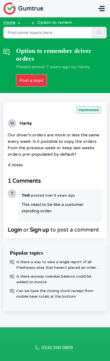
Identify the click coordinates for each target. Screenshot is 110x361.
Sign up (39, 230)
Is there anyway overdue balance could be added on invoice (53, 279)
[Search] (99, 33)
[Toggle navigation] (101, 8)
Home (9, 22)
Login (15, 230)
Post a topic (31, 80)
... (26, 22)
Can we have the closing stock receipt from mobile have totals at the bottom (54, 294)
